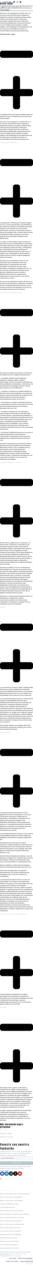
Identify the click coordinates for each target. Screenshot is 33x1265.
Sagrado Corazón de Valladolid (10, 1234)
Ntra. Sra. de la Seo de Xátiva (9, 1241)
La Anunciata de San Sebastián (10, 1231)
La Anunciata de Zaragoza (9, 1244)
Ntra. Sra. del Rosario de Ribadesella (12, 1224)
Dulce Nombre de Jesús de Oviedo (12, 1217)
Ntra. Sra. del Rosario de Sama (10, 1227)
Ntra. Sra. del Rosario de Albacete (11, 1197)
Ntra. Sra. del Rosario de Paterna (11, 1221)
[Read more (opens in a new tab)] (6, 2)
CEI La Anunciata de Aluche (9, 1248)
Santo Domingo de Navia (8, 1238)
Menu (30, 7)
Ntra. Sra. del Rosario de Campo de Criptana (14, 1194)
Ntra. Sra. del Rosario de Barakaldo (11, 1200)
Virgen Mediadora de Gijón (9, 1204)
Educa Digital (16, 1256)
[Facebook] (14, 2)
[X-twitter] (15, 1173)
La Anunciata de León (7, 1207)
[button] (27, 2)
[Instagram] (17, 2)
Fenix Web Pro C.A (17, 1254)
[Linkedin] (6, 1173)
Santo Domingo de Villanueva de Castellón (14, 1214)
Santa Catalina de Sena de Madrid (11, 1210)
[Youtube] (20, 2)
